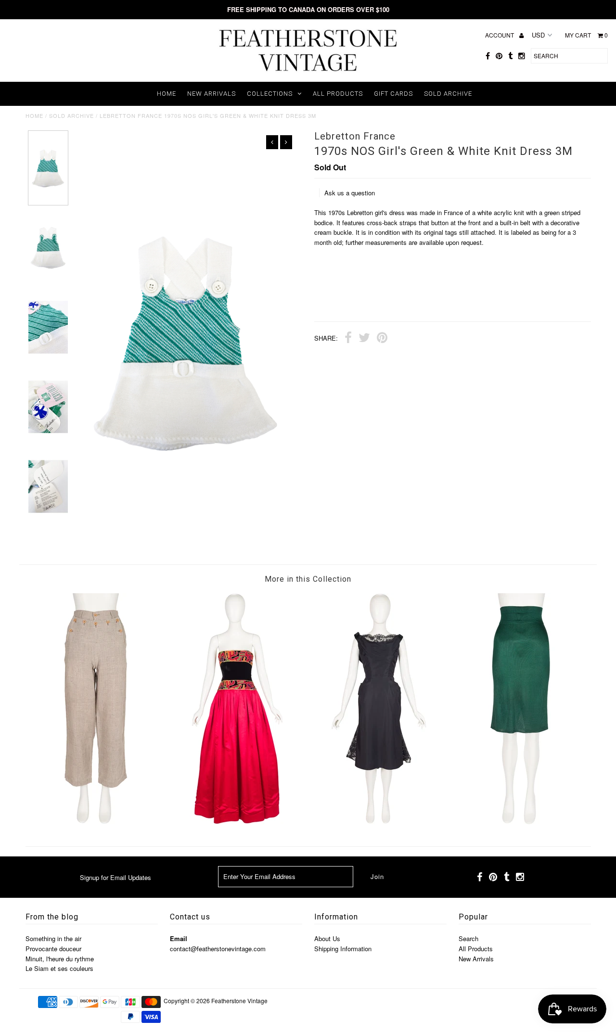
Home (166, 93)
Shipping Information (343, 948)
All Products (338, 93)
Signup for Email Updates (115, 877)
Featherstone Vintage (239, 1000)
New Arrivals (211, 93)
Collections (270, 93)
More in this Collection (308, 579)
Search (468, 938)
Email (178, 938)
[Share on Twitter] (364, 339)
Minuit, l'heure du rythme (60, 958)
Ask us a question (349, 192)
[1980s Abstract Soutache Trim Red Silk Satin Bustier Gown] (237, 821)
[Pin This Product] (382, 339)
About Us (327, 938)
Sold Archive (448, 93)
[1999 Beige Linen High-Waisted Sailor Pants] (95, 821)
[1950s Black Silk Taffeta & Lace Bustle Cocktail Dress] (378, 821)
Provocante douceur (53, 948)
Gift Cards (393, 93)
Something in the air (53, 938)
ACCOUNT (500, 35)
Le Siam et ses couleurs (59, 968)
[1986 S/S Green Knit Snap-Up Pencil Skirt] (520, 821)
